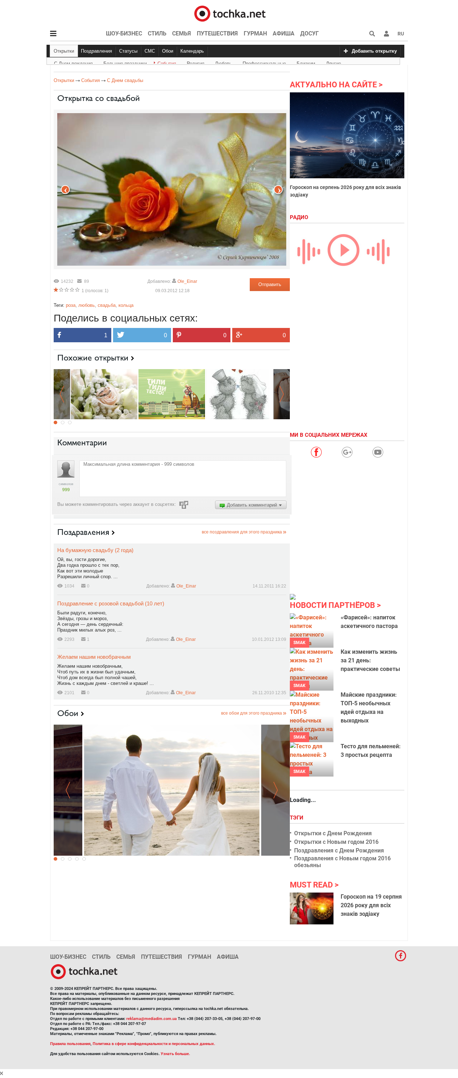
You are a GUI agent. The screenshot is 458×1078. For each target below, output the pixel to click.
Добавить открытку (374, 51)
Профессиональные (264, 62)
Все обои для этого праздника (251, 713)
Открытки (64, 51)
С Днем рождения (73, 62)
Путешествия (217, 33)
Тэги (297, 817)
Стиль (157, 33)
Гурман (255, 33)
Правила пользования (70, 1043)
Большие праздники (125, 62)
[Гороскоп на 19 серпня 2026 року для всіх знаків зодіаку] (311, 908)
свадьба (107, 305)
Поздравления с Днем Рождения (339, 850)
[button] (386, 33)
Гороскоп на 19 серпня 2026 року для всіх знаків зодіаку (371, 905)
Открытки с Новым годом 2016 (336, 841)
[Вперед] (65, 189)
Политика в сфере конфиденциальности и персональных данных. (154, 1043)
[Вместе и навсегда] (171, 790)
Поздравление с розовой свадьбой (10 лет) (110, 603)
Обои (167, 51)
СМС (150, 51)
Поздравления (96, 51)
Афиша (283, 33)
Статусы (128, 51)
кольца (125, 305)
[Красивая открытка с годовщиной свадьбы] (171, 393)
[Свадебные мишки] (239, 393)
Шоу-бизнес (124, 33)
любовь (86, 305)
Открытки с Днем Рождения (333, 833)
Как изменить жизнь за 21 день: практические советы (370, 660)
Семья (181, 33)
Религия (195, 62)
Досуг (309, 33)
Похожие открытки (92, 358)
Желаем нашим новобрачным (94, 657)
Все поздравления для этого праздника (242, 532)
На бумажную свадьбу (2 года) (95, 550)
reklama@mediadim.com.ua (151, 1018)
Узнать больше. (175, 1054)
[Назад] (278, 189)
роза (70, 305)
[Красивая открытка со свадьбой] (104, 393)
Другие (333, 62)
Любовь (223, 62)
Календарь (192, 51)
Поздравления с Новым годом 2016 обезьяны (342, 862)
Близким (306, 62)
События (166, 62)
